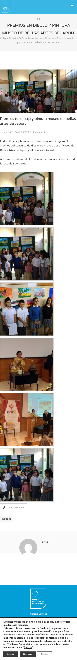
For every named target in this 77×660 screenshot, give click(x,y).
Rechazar (27, 654)
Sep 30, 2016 (22, 132)
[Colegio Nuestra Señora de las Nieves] (5, 7)
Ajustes (28, 647)
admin (7, 132)
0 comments (39, 132)
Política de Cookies (47, 634)
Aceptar (11, 654)
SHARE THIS (17, 507)
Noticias (6, 518)
